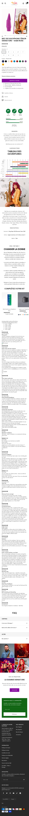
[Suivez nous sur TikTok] (17, 793)
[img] (5, 332)
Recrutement (4, 760)
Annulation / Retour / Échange (6, 766)
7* (3, 55)
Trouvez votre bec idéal (6, 763)
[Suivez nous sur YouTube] (13, 793)
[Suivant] (26, 36)
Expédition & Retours (8, 93)
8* (13, 55)
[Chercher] (5, 3)
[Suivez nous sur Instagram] (10, 793)
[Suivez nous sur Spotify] (20, 793)
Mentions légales (5, 758)
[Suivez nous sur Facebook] (3, 793)
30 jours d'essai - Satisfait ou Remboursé (13, 85)
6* (18, 52)
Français (12, 799)
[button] (5, 44)
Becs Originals (19, 727)
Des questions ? (5, 638)
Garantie (6, 96)
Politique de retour (5, 750)
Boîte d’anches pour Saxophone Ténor (9, 309)
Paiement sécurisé (8, 100)
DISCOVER (14, 690)
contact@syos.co (15, 369)
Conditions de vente (6, 753)
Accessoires (18, 734)
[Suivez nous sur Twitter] (6, 793)
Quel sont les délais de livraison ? (9, 627)
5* (8, 52)
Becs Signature (19, 729)
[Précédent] (2, 36)
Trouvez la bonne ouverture (8, 76)
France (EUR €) (5, 799)
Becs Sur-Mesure (19, 732)
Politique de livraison (6, 747)
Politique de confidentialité (7, 755)
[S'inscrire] (23, 779)
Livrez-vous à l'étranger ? (7, 623)
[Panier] (26, 3)
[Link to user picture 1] (5, 343)
